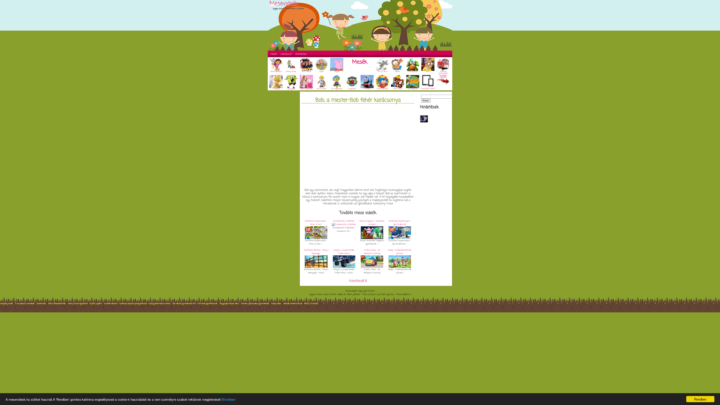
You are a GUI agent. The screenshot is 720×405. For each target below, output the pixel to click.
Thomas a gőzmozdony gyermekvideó (255, 303)
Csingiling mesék (6, 303)
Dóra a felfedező (276, 71)
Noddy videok (276, 303)
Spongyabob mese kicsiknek (159, 303)
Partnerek (301, 54)
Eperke (321, 71)
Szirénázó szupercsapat (443, 72)
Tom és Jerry (382, 71)
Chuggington (352, 89)
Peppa (337, 71)
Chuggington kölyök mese (229, 303)
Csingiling (276, 89)
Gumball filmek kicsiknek (292, 303)
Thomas (367, 89)
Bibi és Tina (397, 89)
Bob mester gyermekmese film (184, 303)
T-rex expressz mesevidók (24, 303)
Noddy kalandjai (382, 89)
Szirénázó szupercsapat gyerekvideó (133, 303)
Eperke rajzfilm (96, 303)
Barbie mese (41, 303)
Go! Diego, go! (412, 89)
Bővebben (229, 399)
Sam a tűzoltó (306, 71)
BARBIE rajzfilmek (306, 89)
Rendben (700, 399)
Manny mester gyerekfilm (78, 303)
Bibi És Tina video (311, 303)
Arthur (428, 71)
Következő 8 (358, 281)
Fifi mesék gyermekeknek (207, 303)
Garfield (397, 71)
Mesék (274, 54)
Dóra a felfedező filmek (57, 303)
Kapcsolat (286, 54)
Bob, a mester (321, 89)
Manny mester (291, 71)
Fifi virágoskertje (336, 89)
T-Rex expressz (413, 71)
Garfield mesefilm (111, 303)
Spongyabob (291, 89)
